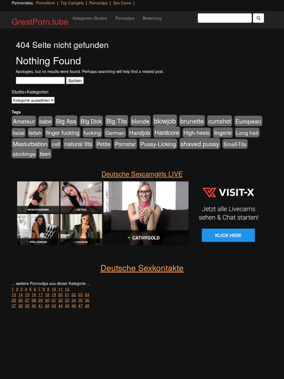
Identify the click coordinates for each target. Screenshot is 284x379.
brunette (192, 120)
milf (56, 144)
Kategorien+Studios (90, 18)
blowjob (165, 120)
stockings (24, 153)
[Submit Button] (258, 18)
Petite (103, 144)
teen (45, 154)
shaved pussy (200, 143)
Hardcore (166, 132)
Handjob (139, 132)
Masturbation (30, 143)
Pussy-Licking (158, 144)
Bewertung (152, 18)
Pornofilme (45, 3)
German (115, 133)
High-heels (197, 133)
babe (45, 121)
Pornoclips (98, 3)
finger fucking (62, 132)
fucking (92, 132)
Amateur (24, 121)
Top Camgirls (72, 3)
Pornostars (125, 18)
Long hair (247, 132)
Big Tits (116, 120)
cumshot (219, 121)
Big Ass (66, 121)
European (248, 121)
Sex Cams (122, 3)
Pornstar (125, 144)
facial (18, 132)
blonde (140, 121)
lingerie (223, 132)
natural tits (78, 143)
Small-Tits (235, 144)
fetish (35, 132)
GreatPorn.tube (40, 21)
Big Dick (91, 121)
